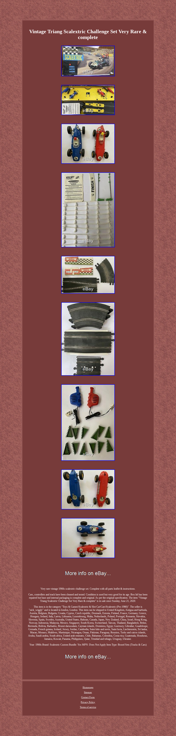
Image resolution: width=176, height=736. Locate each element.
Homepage (88, 687)
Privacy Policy (88, 702)
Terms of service (88, 707)
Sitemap (88, 692)
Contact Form (88, 697)
